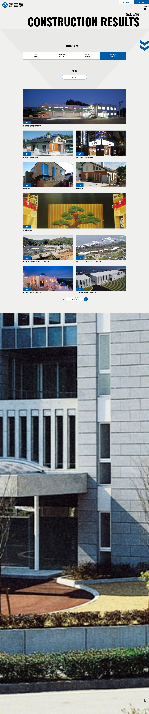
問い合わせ (126, 2)
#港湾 (87, 56)
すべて (36, 56)
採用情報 (141, 2)
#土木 (62, 56)
